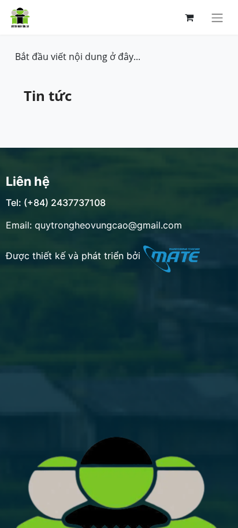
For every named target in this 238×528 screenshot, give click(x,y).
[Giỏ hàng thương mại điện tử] (188, 17)
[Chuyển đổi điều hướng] (217, 17)
